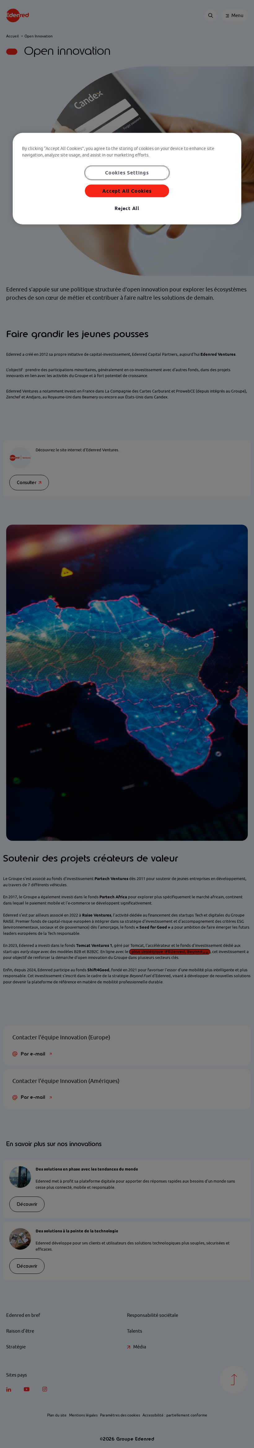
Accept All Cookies (126, 190)
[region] (127, 179)
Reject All (127, 208)
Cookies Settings (127, 172)
